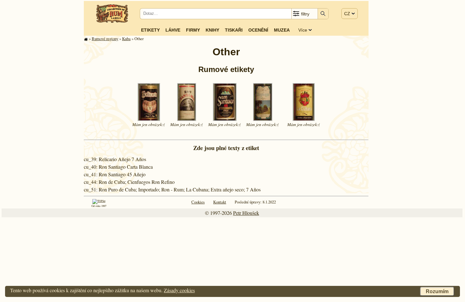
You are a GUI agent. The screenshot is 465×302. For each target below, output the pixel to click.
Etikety (150, 30)
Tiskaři (234, 30)
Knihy (212, 30)
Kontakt (219, 202)
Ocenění (258, 30)
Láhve (172, 30)
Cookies (198, 202)
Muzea (282, 30)
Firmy (193, 30)
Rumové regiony (105, 38)
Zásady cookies (179, 290)
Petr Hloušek (246, 212)
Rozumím (437, 291)
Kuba (126, 38)
